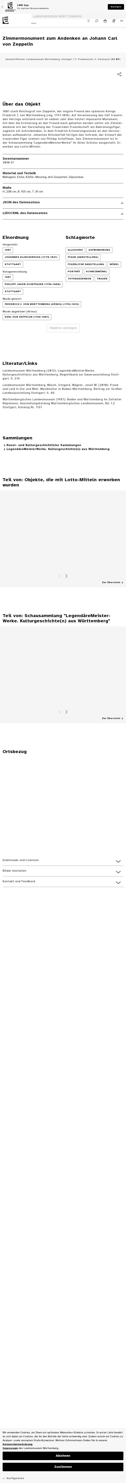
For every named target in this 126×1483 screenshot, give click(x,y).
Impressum (10, 1448)
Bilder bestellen (14, 870)
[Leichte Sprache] (105, 21)
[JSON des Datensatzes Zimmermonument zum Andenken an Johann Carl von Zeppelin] (122, 203)
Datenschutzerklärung (17, 1444)
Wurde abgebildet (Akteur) (20, 311)
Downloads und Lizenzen (21, 860)
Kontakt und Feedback (19, 881)
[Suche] (96, 21)
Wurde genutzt (12, 299)
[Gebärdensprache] (113, 21)
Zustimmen (63, 1467)
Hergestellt (10, 244)
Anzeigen (116, 7)
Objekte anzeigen (63, 328)
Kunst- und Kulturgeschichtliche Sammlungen (44, 445)
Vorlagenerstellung (15, 271)
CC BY (116, 59)
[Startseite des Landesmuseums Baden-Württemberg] (16, 22)
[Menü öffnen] (88, 20)
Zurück (59, 576)
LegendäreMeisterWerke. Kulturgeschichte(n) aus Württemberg (58, 449)
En (122, 21)
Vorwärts (66, 576)
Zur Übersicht (111, 582)
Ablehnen (63, 1456)
